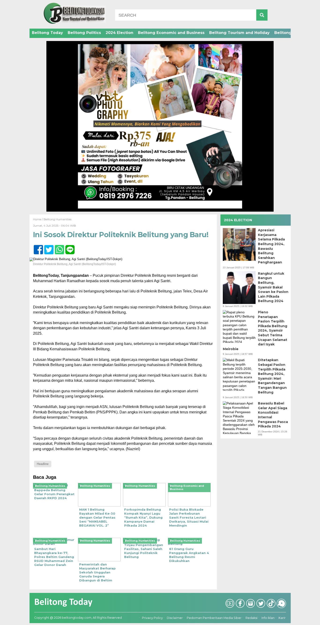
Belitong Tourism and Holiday (239, 32)
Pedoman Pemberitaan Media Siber (214, 618)
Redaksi (251, 618)
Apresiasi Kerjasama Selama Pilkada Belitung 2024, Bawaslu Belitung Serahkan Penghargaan (271, 246)
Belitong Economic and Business (171, 32)
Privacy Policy (152, 618)
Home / (38, 219)
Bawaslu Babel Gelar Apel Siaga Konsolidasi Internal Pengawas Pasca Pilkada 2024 (273, 414)
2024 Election (119, 32)
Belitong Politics (84, 32)
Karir (282, 618)
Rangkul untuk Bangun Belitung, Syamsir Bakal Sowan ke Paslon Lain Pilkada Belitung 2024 (273, 287)
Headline (42, 464)
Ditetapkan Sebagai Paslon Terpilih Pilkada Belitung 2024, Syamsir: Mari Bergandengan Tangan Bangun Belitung (272, 376)
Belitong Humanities (57, 219)
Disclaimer (175, 618)
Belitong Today (47, 32)
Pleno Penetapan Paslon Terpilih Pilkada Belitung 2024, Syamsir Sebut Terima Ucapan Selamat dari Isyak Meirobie (255, 330)
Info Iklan (268, 618)
